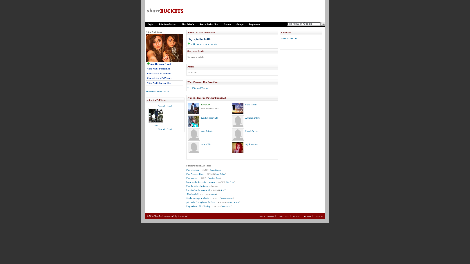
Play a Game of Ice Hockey (198, 206)
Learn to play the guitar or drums (200, 181)
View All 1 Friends (165, 105)
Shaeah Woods (251, 130)
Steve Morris (251, 104)
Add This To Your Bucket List (203, 44)
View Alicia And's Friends (159, 78)
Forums (227, 24)
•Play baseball (192, 193)
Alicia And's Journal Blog (159, 83)
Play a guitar (191, 177)
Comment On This (289, 38)
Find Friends (188, 24)
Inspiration (254, 24)
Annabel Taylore (252, 117)
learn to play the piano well (198, 189)
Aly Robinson (251, 144)
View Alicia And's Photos (159, 73)
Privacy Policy (283, 216)
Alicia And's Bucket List (158, 68)
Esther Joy (205, 104)
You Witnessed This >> (197, 88)
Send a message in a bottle (197, 198)
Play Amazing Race (194, 173)
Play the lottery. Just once (197, 185)
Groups (240, 24)
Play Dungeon (192, 169)
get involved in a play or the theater (201, 202)
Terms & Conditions (266, 216)
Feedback (307, 216)
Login (150, 24)
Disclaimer (296, 216)
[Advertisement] (301, 109)
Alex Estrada (206, 130)
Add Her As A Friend (160, 63)
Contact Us (319, 216)
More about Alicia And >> (157, 91)
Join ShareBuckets (167, 24)
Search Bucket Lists (209, 24)
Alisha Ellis (206, 144)
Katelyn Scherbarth (209, 117)
